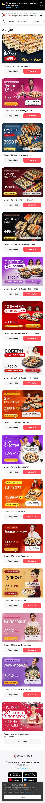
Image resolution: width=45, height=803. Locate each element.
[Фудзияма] (4, 14)
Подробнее (13, 71)
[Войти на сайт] (41, 14)
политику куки (27, 792)
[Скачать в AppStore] (15, 774)
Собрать (32, 294)
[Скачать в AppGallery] (15, 780)
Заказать (32, 71)
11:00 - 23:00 (22, 765)
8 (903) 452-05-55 (22, 768)
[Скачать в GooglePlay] (30, 774)
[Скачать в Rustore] (30, 780)
